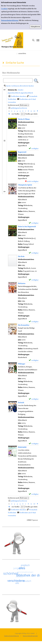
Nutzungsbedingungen (30, 636)
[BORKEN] (12, 40)
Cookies (4, 9)
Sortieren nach (13, 105)
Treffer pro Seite (31, 114)
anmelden (22, 53)
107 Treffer (16, 114)
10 (34, 111)
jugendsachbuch (27, 93)
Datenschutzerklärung (9, 20)
